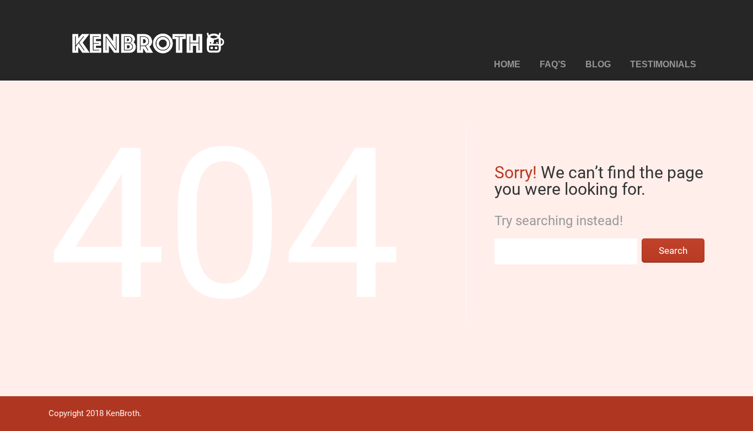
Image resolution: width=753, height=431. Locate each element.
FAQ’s (553, 64)
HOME (507, 64)
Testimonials (663, 64)
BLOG (598, 64)
